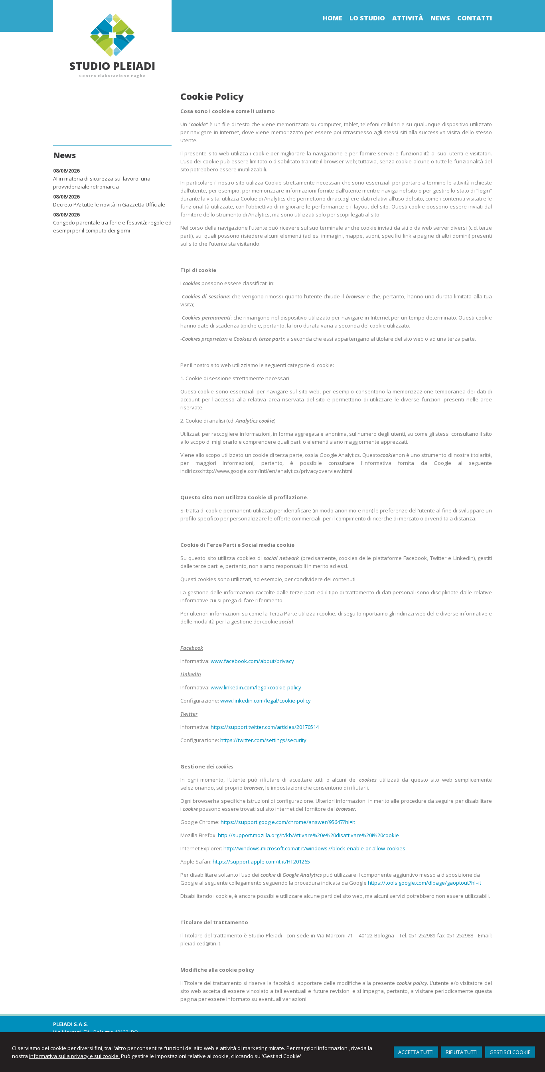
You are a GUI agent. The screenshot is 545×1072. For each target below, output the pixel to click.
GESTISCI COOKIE (510, 1052)
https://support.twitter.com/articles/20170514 (265, 727)
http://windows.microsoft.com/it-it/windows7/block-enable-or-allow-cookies (314, 848)
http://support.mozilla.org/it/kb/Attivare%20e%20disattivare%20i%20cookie (308, 835)
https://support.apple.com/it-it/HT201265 (261, 861)
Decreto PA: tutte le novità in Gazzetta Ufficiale (109, 204)
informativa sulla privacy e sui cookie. (74, 1056)
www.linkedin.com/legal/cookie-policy (256, 687)
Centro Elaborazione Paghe (112, 75)
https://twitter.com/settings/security (263, 740)
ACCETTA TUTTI (416, 1052)
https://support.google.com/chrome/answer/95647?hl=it (288, 822)
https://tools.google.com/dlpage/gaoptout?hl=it (424, 882)
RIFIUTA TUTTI (462, 1052)
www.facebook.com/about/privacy (252, 661)
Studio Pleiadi (112, 65)
